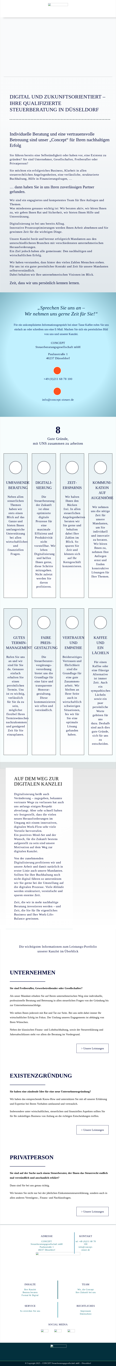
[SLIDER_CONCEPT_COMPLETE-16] (58, 1253)
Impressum (86, 1311)
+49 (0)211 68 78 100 (58, 379)
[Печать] (44, 1330)
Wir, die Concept (85, 1289)
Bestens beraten (30, 1292)
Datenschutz (86, 1314)
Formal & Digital (30, 1295)
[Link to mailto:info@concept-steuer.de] (57, 391)
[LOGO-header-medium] (58, 4)
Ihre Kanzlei (30, 1289)
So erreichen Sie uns (30, 1311)
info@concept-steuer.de (58, 399)
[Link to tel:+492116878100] (57, 371)
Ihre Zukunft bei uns (86, 1292)
